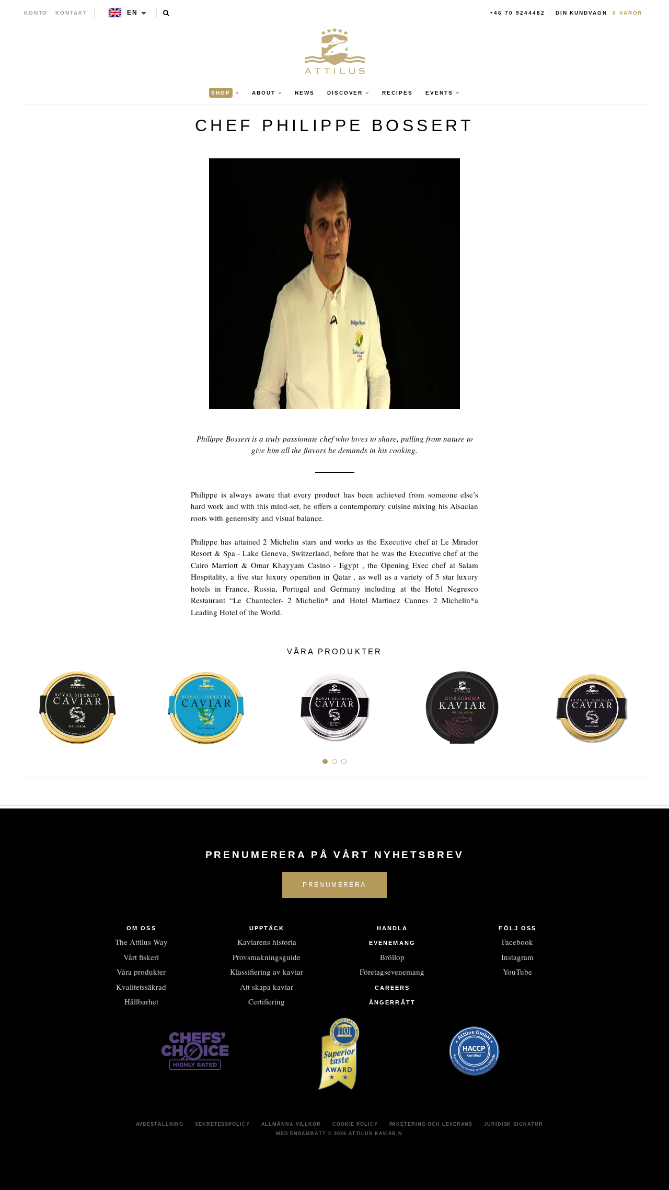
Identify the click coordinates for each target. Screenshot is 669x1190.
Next (636, 703)
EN (132, 12)
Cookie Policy (355, 1124)
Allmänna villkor (291, 1124)
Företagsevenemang (392, 971)
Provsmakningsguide (267, 957)
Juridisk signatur (513, 1124)
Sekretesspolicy (222, 1124)
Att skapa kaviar (266, 986)
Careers (392, 988)
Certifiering (266, 1001)
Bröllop (392, 957)
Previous (33, 703)
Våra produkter (141, 971)
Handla (392, 928)
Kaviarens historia (266, 942)
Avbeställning (160, 1124)
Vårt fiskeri (141, 957)
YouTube (517, 971)
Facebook (517, 942)
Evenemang (392, 943)
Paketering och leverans (431, 1124)
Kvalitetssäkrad (141, 986)
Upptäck (267, 928)
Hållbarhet (141, 1001)
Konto (36, 13)
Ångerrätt (392, 1002)
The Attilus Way (141, 942)
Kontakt (71, 13)
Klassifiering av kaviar (266, 971)
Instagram (517, 957)
